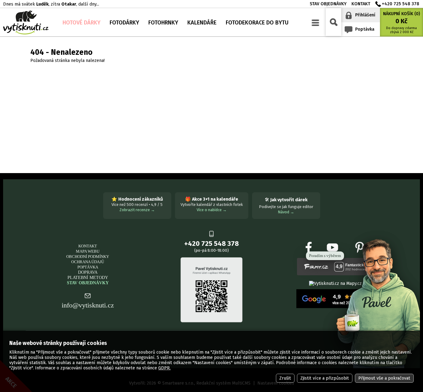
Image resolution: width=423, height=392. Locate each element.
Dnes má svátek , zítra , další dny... (51, 4)
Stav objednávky (328, 4)
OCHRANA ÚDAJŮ (87, 261)
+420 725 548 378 (400, 4)
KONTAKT (87, 246)
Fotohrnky (163, 22)
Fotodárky (124, 22)
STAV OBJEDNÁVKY (88, 282)
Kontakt (360, 4)
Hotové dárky (81, 22)
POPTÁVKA (87, 267)
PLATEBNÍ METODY (88, 277)
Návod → (286, 212)
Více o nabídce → (212, 209)
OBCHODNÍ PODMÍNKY (87, 256)
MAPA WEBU (87, 251)
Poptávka (364, 29)
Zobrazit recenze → (137, 209)
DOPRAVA (88, 272)
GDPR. (164, 368)
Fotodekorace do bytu (257, 22)
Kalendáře (201, 22)
